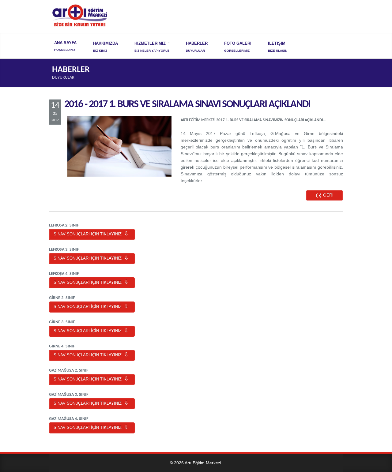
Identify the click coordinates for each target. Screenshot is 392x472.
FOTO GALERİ (237, 43)
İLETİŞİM (276, 43)
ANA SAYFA (65, 42)
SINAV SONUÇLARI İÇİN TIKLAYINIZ (92, 234)
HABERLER (197, 43)
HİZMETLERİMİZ (150, 43)
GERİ (324, 195)
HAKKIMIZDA (105, 43)
